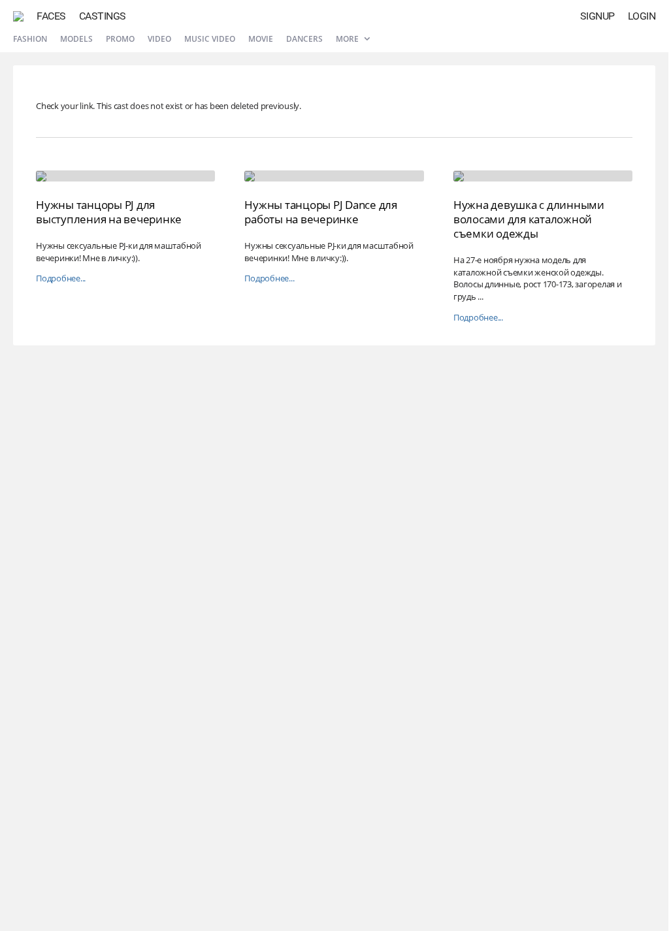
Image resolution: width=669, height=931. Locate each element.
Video (159, 38)
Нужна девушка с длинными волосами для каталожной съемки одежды (528, 219)
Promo (120, 38)
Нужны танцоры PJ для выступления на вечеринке (109, 212)
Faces (51, 16)
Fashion (30, 38)
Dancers (304, 38)
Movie (260, 38)
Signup (597, 16)
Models (76, 38)
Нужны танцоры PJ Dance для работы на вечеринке (320, 212)
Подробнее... (61, 278)
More (348, 38)
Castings (102, 16)
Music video (209, 38)
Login (642, 16)
